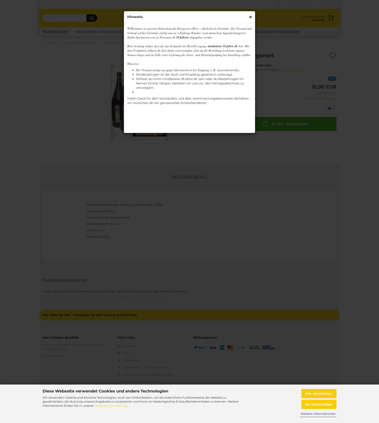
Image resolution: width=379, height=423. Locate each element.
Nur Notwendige (319, 404)
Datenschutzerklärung (110, 405)
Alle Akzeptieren (319, 394)
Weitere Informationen (318, 414)
